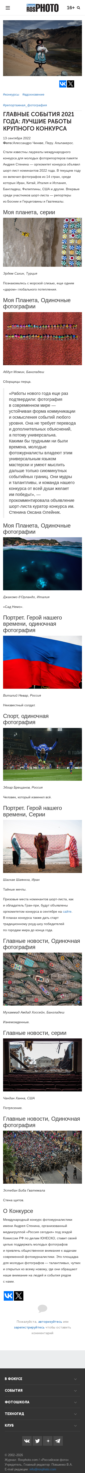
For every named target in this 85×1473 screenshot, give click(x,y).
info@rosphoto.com (43, 1469)
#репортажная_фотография (25, 105)
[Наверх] (79, 1457)
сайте (67, 911)
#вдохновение (33, 94)
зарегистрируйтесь (29, 1327)
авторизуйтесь (50, 1321)
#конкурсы (11, 94)
